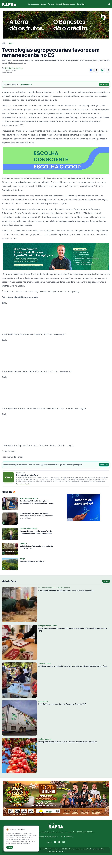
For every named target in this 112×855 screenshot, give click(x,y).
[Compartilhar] (108, 70)
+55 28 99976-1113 (67, 837)
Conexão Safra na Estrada (65, 4)
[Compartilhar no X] (96, 70)
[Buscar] (109, 4)
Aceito (10, 847)
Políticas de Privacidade (97, 849)
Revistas (51, 4)
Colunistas (80, 4)
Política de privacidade (23, 843)
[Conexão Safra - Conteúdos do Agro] (9, 3)
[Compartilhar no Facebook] (91, 70)
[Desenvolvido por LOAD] (62, 851)
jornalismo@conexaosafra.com (48, 837)
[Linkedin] (59, 842)
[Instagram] (63, 842)
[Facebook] (55, 842)
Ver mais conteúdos (23, 484)
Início (3, 43)
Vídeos (43, 4)
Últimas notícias (33, 4)
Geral (10, 43)
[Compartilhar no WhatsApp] (102, 70)
